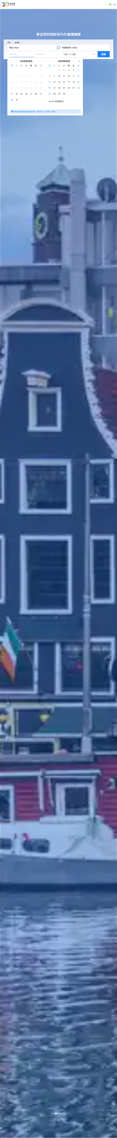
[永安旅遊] (8, 4)
